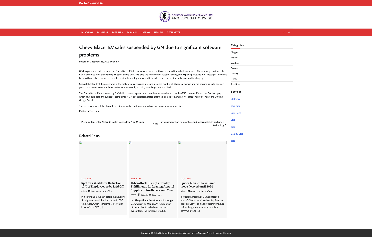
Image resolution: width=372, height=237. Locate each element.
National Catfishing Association (174, 233)
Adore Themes (223, 233)
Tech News (173, 32)
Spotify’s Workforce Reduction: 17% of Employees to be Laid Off (102, 184)
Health (158, 32)
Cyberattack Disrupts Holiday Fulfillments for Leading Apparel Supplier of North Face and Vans (152, 186)
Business (102, 32)
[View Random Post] (284, 32)
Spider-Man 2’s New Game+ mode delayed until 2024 (199, 184)
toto (233, 126)
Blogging (87, 32)
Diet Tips (117, 32)
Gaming (145, 32)
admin (116, 61)
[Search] (289, 32)
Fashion (132, 32)
